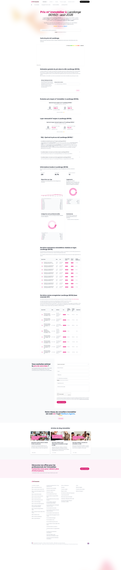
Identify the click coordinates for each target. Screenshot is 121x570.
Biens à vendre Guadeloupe (37, 516)
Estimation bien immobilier (51, 488)
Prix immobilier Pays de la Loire (52, 521)
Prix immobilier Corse (50, 519)
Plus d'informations (75, 299)
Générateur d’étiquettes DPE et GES (67, 498)
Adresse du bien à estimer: (58, 82)
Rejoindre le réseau (84, 1)
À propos (63, 487)
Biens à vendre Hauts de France (37, 496)
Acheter (51, 1)
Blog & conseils (64, 491)
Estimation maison (50, 492)
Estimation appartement (51, 490)
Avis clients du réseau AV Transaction (67, 493)
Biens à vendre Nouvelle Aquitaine (38, 503)
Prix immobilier (36, 4)
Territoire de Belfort (56, 4)
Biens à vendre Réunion (36, 518)
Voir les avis (61, 418)
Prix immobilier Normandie (51, 508)
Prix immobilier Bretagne (51, 517)
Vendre (56, 1)
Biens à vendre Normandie (36, 494)
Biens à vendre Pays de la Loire (37, 499)
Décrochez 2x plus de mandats (66, 496)
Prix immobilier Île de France (52, 493)
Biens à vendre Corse (35, 514)
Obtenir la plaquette (84, 468)
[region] (60, 55)
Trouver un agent (63, 1)
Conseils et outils (71, 1)
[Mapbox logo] (39, 65)
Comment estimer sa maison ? (52, 526)
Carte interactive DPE (65, 494)
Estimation (45, 1)
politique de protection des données (84, 399)
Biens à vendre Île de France (37, 487)
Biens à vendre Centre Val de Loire (38, 489)
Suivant (78, 90)
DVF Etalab (69, 299)
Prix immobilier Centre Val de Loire (53, 512)
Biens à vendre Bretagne (36, 501)
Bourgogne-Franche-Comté (46, 4)
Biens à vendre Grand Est (36, 497)
